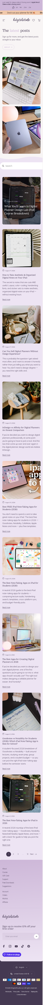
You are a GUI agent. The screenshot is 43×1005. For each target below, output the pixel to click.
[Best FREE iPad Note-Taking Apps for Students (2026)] (20, 470)
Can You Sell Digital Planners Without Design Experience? (20, 342)
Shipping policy (33, 974)
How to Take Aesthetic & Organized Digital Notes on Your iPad (18, 267)
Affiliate (5, 884)
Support (5, 861)
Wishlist (5, 881)
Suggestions (6, 868)
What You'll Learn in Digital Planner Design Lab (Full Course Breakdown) (20, 203)
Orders (4, 877)
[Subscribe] (34, 918)
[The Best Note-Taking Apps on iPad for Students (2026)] (20, 544)
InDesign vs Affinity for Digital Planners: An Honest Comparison (17, 419)
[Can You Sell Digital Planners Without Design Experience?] (20, 315)
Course (4, 854)
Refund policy (7, 974)
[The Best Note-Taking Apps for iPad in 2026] (20, 776)
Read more (8, 212)
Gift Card (5, 858)
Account (5, 874)
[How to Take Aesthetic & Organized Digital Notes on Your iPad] (20, 240)
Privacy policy (15, 974)
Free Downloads (8, 865)
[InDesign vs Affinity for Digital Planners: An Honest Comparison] (20, 392)
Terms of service (24, 974)
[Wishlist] (31, 20)
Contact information (20, 977)
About (4, 851)
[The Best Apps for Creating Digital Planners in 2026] (20, 619)
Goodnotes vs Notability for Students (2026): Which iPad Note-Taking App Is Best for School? (20, 725)
